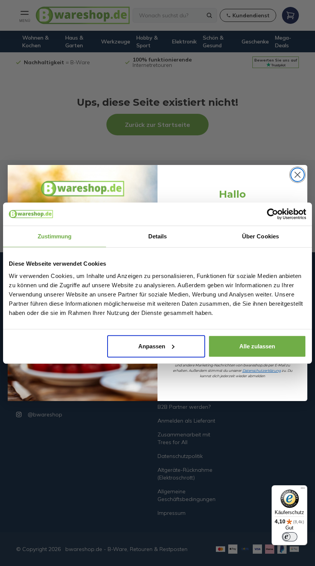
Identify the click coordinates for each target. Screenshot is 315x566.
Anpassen (151, 346)
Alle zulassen (257, 346)
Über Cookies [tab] (260, 236)
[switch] (289, 536)
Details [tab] (157, 236)
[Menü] (302, 489)
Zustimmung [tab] (55, 236)
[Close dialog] (297, 174)
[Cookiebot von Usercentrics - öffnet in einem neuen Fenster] (272, 214)
